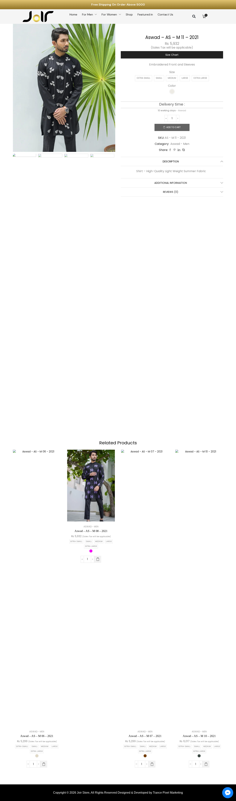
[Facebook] (170, 150)
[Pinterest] (174, 150)
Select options (33, 589)
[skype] (183, 150)
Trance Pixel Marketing (168, 792)
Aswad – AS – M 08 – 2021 (90, 531)
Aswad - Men (179, 144)
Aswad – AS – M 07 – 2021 (145, 736)
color (172, 86)
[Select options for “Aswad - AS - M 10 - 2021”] (205, 764)
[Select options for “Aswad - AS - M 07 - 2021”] (151, 764)
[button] (194, 16)
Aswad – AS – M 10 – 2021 (199, 736)
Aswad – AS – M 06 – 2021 (36, 736)
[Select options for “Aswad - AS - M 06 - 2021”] (43, 764)
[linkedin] (179, 150)
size (172, 72)
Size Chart (171, 55)
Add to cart (173, 127)
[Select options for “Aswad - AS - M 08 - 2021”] (97, 559)
